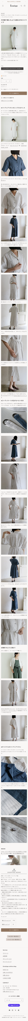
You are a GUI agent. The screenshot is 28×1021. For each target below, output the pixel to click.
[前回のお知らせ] (2, 1)
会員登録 (5, 956)
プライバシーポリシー (17, 1017)
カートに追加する (14, 930)
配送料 (5, 89)
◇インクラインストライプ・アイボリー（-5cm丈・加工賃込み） (13, 72)
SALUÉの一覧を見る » (13, 936)
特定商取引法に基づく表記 (7, 1017)
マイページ (5, 953)
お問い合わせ (6, 975)
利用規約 (24, 1017)
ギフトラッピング (7, 961)
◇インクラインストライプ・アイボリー (12, 68)
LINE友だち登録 (7, 978)
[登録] (21, 1000)
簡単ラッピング (6, 924)
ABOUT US (5, 969)
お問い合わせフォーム (8, 991)
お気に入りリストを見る (7, 100)
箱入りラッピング (6, 920)
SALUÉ (3, 13)
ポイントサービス (7, 959)
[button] (2, 5)
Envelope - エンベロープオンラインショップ (15, 1015)
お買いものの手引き (8, 972)
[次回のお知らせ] (25, 1)
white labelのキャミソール (8, 708)
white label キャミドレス (20, 395)
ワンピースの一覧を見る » (14, 939)
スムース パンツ (14, 145)
